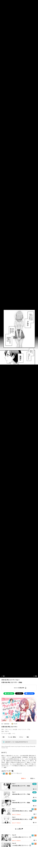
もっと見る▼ (19, 829)
